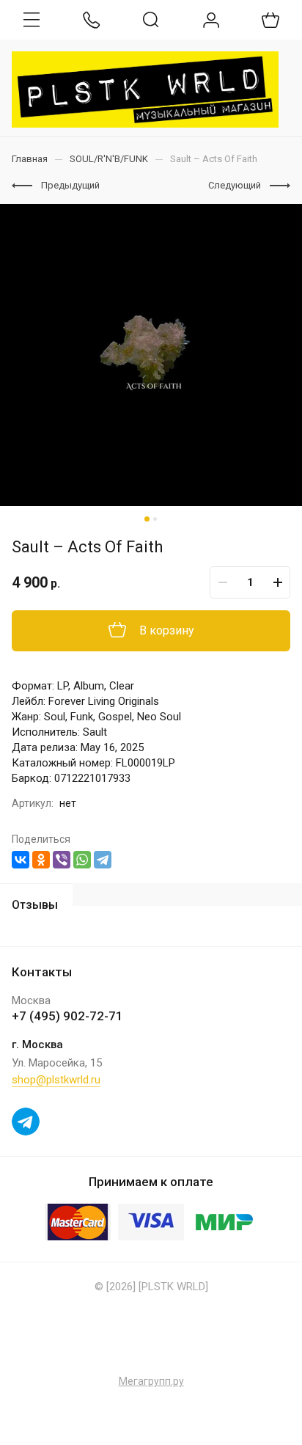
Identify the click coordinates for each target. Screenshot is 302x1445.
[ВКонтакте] (20, 859)
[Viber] (61, 859)
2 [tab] (155, 519)
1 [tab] (147, 519)
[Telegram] (102, 859)
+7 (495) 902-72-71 (67, 1016)
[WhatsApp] (82, 859)
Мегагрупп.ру (151, 1381)
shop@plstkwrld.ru (56, 1079)
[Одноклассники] (41, 859)
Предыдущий (70, 185)
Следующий (234, 185)
